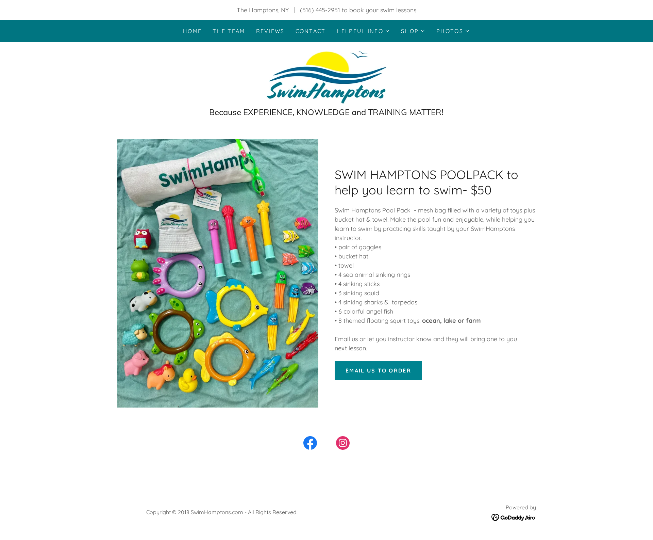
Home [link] (192, 31)
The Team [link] (229, 31)
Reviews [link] (270, 31)
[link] (326, 76)
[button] (363, 31)
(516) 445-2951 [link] (320, 10)
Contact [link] (311, 31)
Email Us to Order (378, 370)
